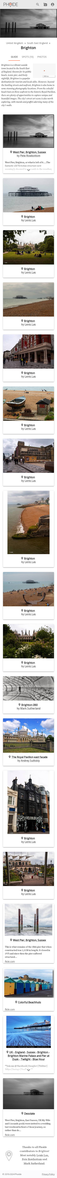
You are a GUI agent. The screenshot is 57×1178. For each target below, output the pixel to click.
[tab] (14, 57)
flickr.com (10, 961)
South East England (37, 43)
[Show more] (28, 170)
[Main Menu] (11, 4)
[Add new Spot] (45, 4)
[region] (44, 71)
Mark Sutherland (30, 708)
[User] (52, 4)
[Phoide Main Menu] (11, 4)
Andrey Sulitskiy (30, 760)
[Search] (37, 4)
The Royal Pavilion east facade (30, 757)
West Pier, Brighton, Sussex (29, 152)
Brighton (29, 216)
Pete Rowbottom (30, 155)
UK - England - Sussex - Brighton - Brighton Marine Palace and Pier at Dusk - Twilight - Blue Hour (29, 1055)
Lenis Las (30, 220)
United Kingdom (14, 43)
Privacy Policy (48, 1174)
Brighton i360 (29, 705)
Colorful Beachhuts (29, 1002)
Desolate (29, 1113)
